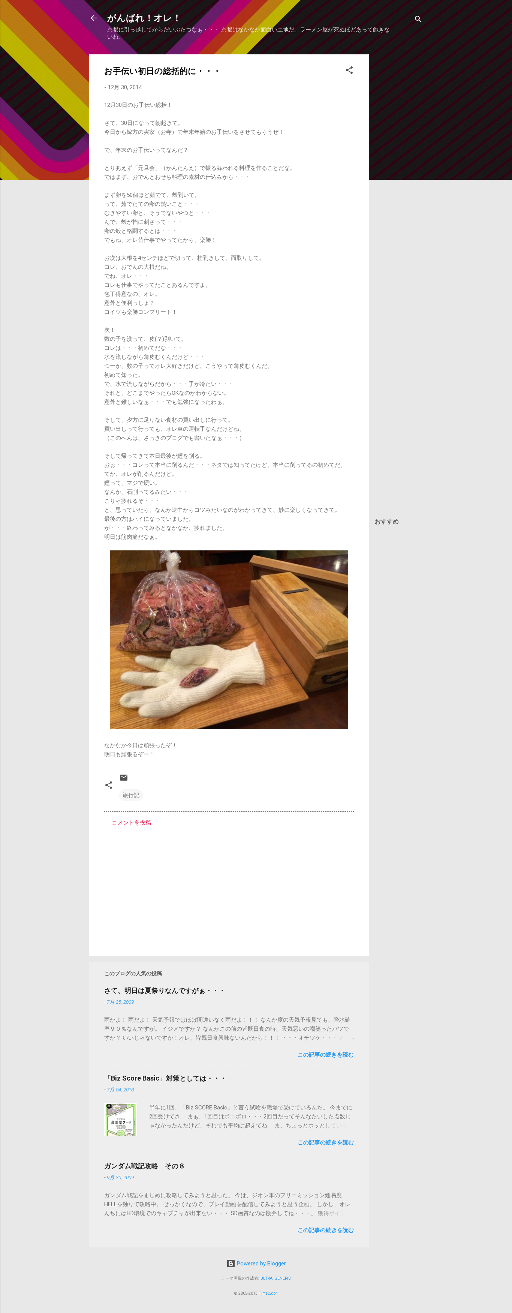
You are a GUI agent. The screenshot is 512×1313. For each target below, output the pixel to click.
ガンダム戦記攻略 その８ (144, 1166)
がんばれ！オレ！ (144, 18)
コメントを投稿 (131, 822)
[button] (349, 71)
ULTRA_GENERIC (275, 1278)
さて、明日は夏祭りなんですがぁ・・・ (165, 990)
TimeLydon (268, 1293)
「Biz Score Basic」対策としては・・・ (165, 1078)
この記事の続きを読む (326, 1054)
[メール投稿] (123, 780)
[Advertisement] (399, 166)
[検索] (418, 20)
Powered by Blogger (260, 1263)
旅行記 (131, 795)
